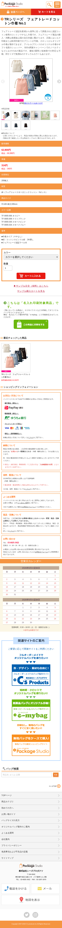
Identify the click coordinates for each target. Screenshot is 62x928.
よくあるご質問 (23, 503)
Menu (57, 6)
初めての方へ (7, 808)
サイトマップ (7, 858)
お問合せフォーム (28, 507)
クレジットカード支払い (13, 424)
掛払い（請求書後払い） (13, 433)
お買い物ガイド (8, 814)
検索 (56, 775)
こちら (31, 437)
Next (59, 81)
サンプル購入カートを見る (31, 291)
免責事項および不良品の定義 (14, 851)
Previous (3, 81)
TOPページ (6, 795)
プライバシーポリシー (11, 845)
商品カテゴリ (7, 801)
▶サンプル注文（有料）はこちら (31, 286)
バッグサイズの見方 (10, 820)
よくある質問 (7, 833)
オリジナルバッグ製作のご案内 (15, 826)
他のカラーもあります (33, 103)
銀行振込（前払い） (12, 403)
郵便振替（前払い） (12, 413)
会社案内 (5, 839)
